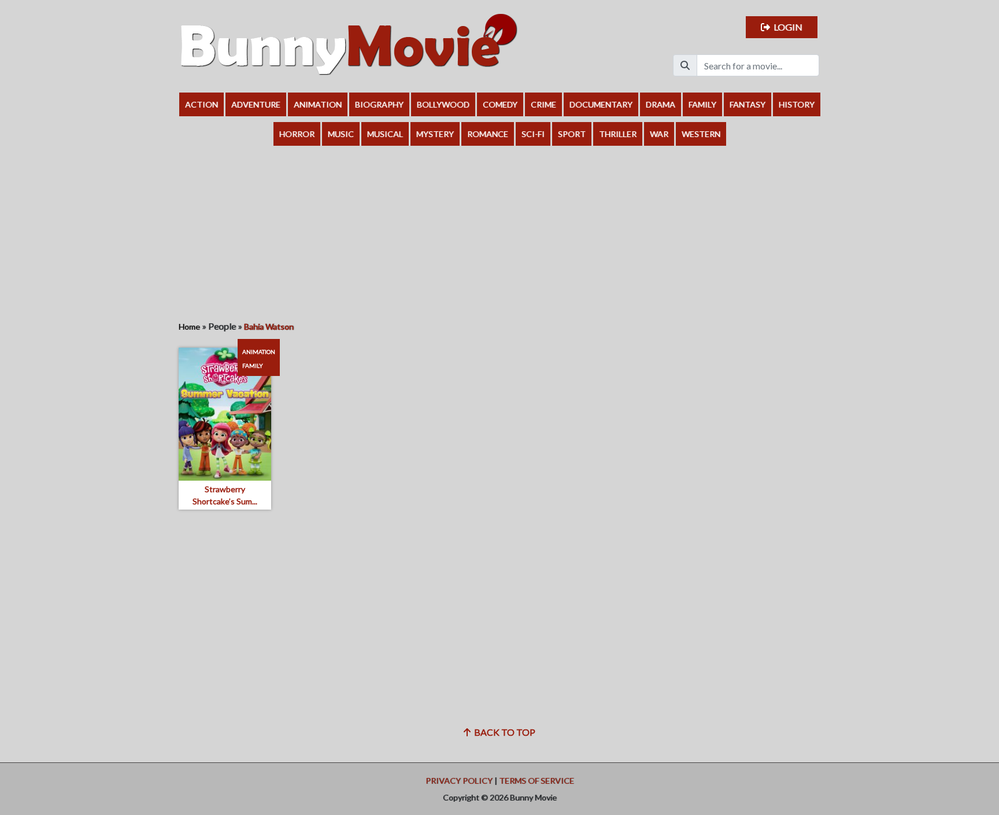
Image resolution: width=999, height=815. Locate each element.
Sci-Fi (533, 134)
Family (702, 104)
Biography (379, 104)
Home (189, 326)
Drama (660, 104)
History (797, 104)
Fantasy (747, 104)
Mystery (435, 134)
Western (701, 134)
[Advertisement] (499, 233)
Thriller (618, 134)
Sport (572, 134)
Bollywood (443, 104)
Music (341, 134)
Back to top (503, 732)
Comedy (500, 104)
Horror (296, 134)
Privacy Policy (459, 781)
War (659, 134)
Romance (487, 134)
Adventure (255, 104)
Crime (543, 104)
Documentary (600, 104)
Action (201, 104)
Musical (385, 134)
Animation (318, 104)
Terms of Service (536, 781)
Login (786, 26)
